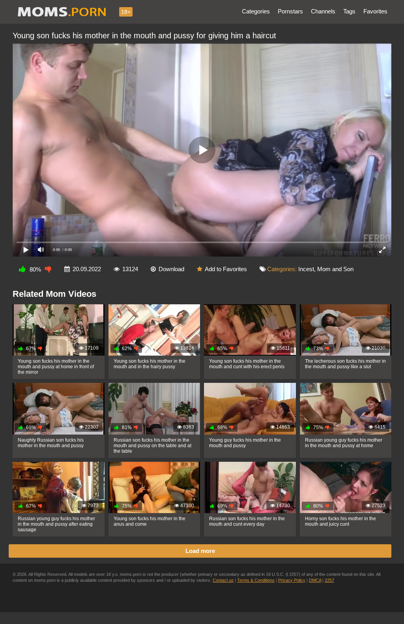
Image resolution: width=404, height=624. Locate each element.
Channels (323, 11)
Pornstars (290, 11)
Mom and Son (335, 269)
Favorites (375, 11)
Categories (256, 11)
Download (171, 269)
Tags (349, 11)
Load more (200, 550)
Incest (306, 269)
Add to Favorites (226, 269)
